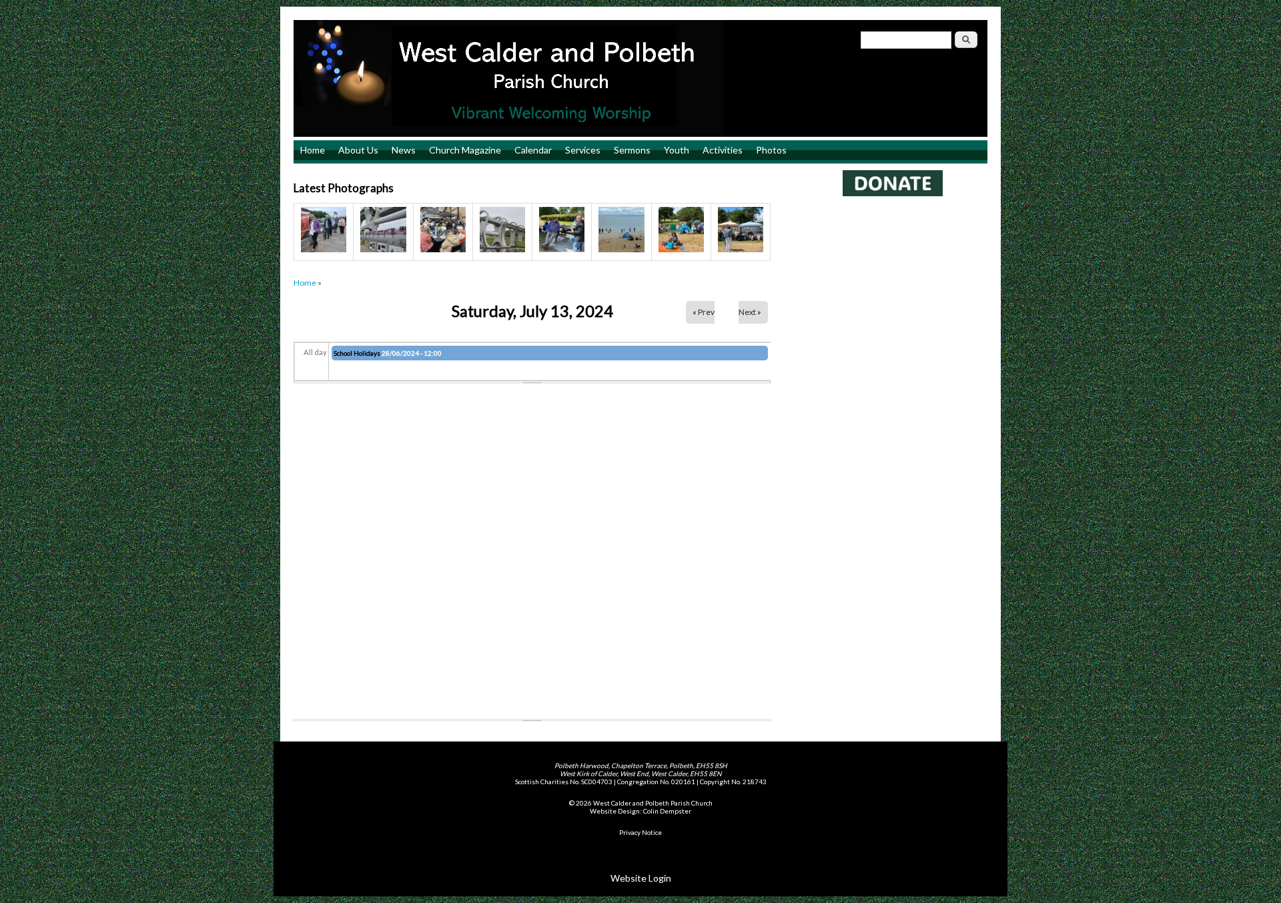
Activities (723, 150)
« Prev (704, 312)
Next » (750, 312)
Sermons (632, 150)
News (404, 150)
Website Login (640, 878)
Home (312, 150)
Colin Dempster (667, 811)
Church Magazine (465, 150)
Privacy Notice (640, 832)
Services (582, 150)
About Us (358, 150)
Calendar (533, 150)
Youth (676, 150)
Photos (771, 150)
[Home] (640, 78)
